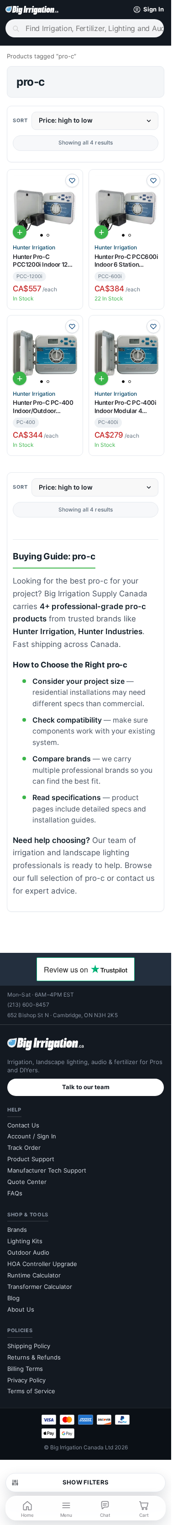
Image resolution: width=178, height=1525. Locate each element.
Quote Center (27, 1181)
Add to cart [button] (19, 232)
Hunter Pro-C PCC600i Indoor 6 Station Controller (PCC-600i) (126, 261)
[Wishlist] (72, 180)
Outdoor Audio (28, 1252)
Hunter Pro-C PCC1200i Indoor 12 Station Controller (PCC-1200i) (40, 261)
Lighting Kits (24, 1241)
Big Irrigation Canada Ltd (81, 1447)
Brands (17, 1229)
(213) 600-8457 (28, 1004)
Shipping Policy (28, 1345)
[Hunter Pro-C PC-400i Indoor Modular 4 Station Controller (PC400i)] (126, 353)
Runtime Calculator (34, 1275)
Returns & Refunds (34, 1357)
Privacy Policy (26, 1380)
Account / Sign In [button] (31, 1136)
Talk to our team (86, 1087)
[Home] (31, 10)
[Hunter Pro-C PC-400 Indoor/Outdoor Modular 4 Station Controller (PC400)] (45, 353)
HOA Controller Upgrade (42, 1263)
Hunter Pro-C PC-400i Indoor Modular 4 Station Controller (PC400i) (125, 407)
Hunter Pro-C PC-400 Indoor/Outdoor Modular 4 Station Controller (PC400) (43, 407)
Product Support (30, 1159)
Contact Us (23, 1125)
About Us (20, 1309)
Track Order (24, 1147)
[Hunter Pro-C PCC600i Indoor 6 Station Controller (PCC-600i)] (126, 207)
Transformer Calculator (39, 1286)
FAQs (14, 1193)
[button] (146, 10)
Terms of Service (31, 1391)
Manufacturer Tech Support (46, 1170)
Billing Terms (25, 1368)
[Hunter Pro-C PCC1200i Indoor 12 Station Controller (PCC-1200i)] (45, 207)
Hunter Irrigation (34, 247)
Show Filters (86, 1482)
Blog (13, 1298)
